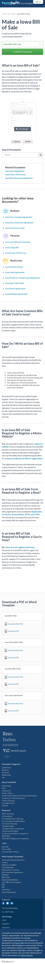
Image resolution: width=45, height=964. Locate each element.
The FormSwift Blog (9, 908)
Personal (5, 772)
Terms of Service (8, 801)
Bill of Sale (6, 877)
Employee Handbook (10, 880)
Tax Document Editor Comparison (15, 833)
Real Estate (6, 775)
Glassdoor (6, 927)
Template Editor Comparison (13, 829)
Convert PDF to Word (10, 852)
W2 (3, 885)
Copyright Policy (8, 803)
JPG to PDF (6, 849)
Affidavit (5, 875)
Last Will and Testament (11, 882)
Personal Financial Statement (13, 860)
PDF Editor (6, 836)
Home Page (6, 786)
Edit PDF (5, 847)
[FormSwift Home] (17, 3)
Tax (3, 777)
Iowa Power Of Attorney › (15, 175)
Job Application (8, 867)
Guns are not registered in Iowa (20, 547)
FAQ (3, 788)
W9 (3, 887)
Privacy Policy (7, 793)
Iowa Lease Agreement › (15, 171)
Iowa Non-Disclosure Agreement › (19, 178)
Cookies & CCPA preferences (13, 798)
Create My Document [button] (22, 52)
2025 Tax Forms (8, 814)
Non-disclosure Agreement (12, 872)
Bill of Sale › (12, 14)
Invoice (5, 862)
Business (5, 770)
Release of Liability (9, 865)
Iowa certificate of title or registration (25, 458)
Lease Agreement (9, 892)
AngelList (5, 924)
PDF (29, 141)
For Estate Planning (9, 824)
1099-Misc (6, 890)
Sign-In (38, 2)
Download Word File (15, 624)
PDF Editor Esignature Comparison (15, 838)
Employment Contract (10, 870)
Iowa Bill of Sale (23, 14)
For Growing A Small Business (13, 821)
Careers (5, 805)
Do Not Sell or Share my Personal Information (19, 796)
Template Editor (8, 826)
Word (17, 141)
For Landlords (7, 816)
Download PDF (13, 631)
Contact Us (6, 791)
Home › (5, 14)
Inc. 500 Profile (8, 912)
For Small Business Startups (13, 819)
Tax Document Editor (10, 831)
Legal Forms (6, 767)
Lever (4, 920)
